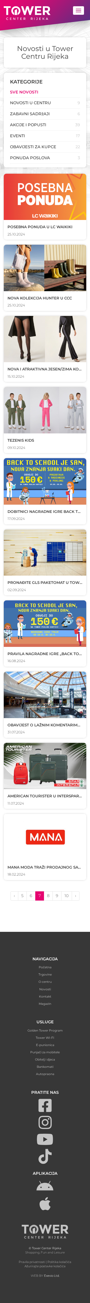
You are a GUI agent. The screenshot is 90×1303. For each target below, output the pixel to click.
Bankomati (45, 1067)
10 (66, 895)
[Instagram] (45, 1127)
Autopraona (45, 1074)
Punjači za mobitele (45, 1052)
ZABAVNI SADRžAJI (30, 113)
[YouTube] (45, 1144)
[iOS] (45, 1208)
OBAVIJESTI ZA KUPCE (33, 146)
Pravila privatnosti (32, 1262)
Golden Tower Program (45, 1030)
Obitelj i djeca (45, 1059)
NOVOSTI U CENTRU (30, 102)
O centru (45, 982)
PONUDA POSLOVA (30, 157)
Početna (45, 967)
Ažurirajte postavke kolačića (45, 1266)
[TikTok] (45, 1161)
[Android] (45, 1191)
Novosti (45, 989)
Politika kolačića (59, 1262)
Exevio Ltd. (52, 1276)
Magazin (45, 1004)
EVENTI (17, 135)
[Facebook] (45, 1110)
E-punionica (45, 1045)
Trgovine (45, 974)
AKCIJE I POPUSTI (28, 124)
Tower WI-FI (45, 1038)
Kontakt (45, 996)
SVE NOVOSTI (24, 92)
